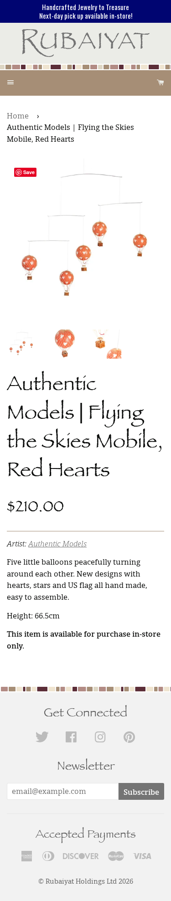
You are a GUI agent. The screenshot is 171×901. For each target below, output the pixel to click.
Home (18, 115)
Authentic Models (57, 543)
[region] (85, 11)
